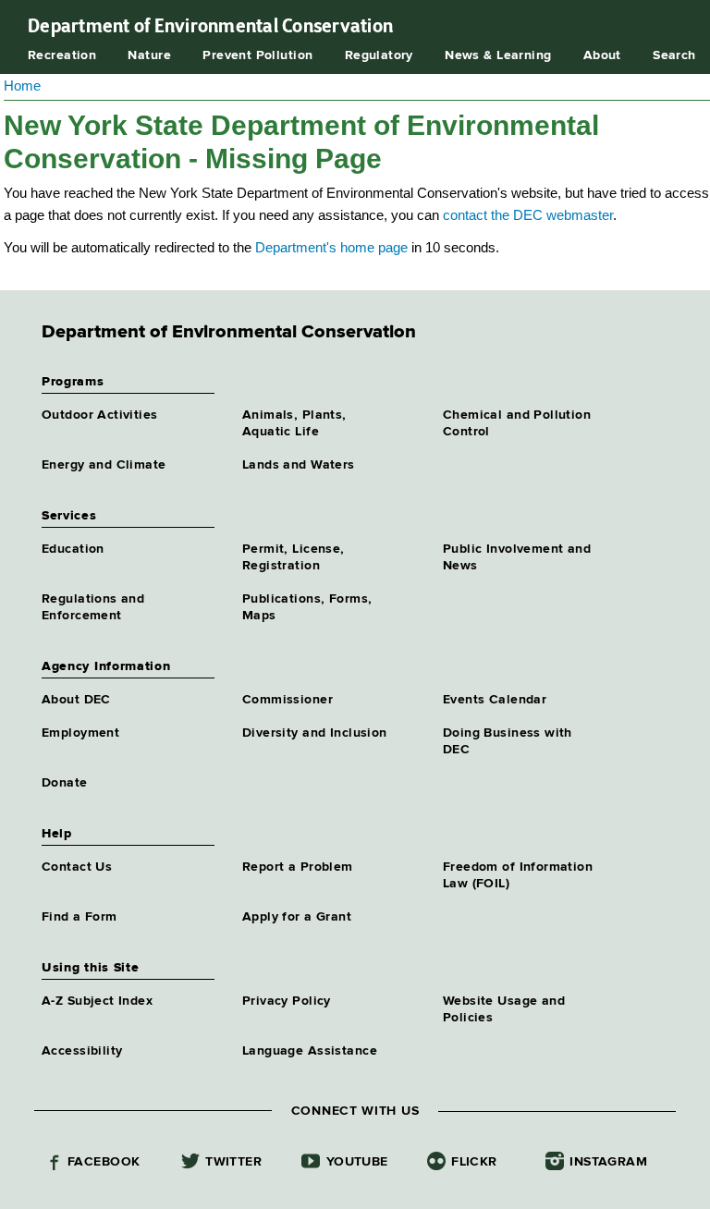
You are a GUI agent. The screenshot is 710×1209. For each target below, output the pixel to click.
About (602, 55)
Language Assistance (309, 1050)
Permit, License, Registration (293, 557)
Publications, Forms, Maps (307, 607)
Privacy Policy (286, 1001)
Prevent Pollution (257, 55)
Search (674, 55)
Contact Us (77, 867)
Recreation (62, 55)
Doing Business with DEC (507, 741)
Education (73, 549)
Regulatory (379, 55)
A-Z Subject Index (97, 1001)
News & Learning (498, 55)
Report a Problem (297, 867)
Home (22, 85)
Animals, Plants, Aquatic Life (294, 423)
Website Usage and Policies (504, 1009)
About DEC (76, 699)
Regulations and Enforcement (93, 607)
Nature (149, 55)
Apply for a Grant (296, 916)
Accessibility (82, 1050)
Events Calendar (494, 699)
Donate (65, 782)
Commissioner (287, 699)
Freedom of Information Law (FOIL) (518, 875)
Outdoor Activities (100, 415)
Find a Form (79, 916)
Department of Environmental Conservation (210, 26)
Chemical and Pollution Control (517, 423)
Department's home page (331, 247)
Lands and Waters (298, 464)
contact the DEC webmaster (528, 215)
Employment (80, 733)
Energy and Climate (104, 464)
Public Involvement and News (517, 557)
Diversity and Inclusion (314, 733)
